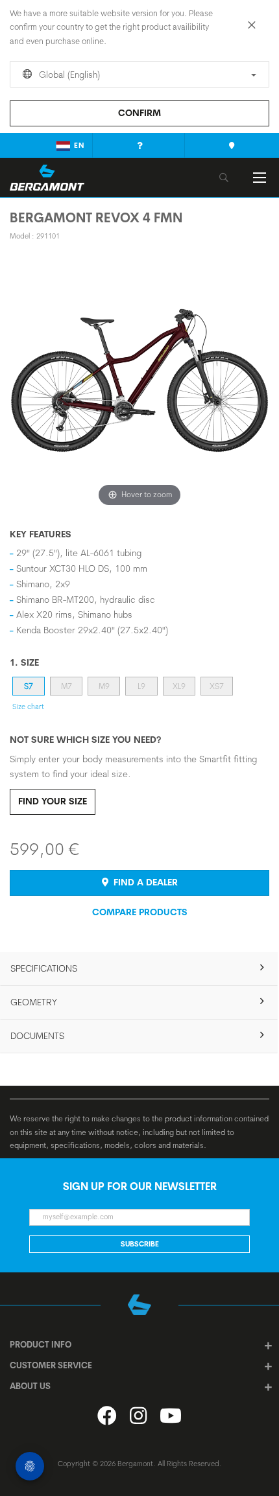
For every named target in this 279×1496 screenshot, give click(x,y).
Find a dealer (144, 882)
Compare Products (140, 912)
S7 (28, 686)
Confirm (139, 113)
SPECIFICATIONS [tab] (43, 968)
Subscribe (140, 1243)
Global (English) (68, 74)
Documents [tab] (37, 1036)
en (79, 145)
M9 (104, 686)
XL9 (179, 686)
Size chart (28, 706)
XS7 (217, 686)
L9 (141, 686)
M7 (66, 686)
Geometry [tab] (33, 1002)
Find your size (52, 801)
